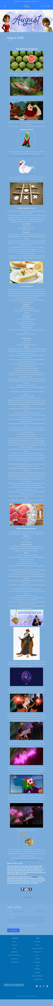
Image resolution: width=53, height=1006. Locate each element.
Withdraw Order (15, 962)
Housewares (37, 962)
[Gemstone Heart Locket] (26, 847)
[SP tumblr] (30, 891)
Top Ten (37, 945)
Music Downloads (38, 979)
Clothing (37, 958)
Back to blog (27, 897)
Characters (14, 945)
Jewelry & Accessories (37, 948)
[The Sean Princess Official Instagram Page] (26, 891)
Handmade (37, 972)
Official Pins (37, 969)
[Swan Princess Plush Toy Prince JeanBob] (26, 148)
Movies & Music (37, 951)
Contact (14, 948)
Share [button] (10, 44)
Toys (37, 955)
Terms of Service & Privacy (14, 955)
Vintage (37, 965)
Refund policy (14, 958)
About (14, 941)
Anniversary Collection (37, 975)
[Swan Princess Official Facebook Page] (22, 891)
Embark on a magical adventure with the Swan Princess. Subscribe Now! (14, 984)
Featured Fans (14, 951)
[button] (5, 6)
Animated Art (37, 941)
